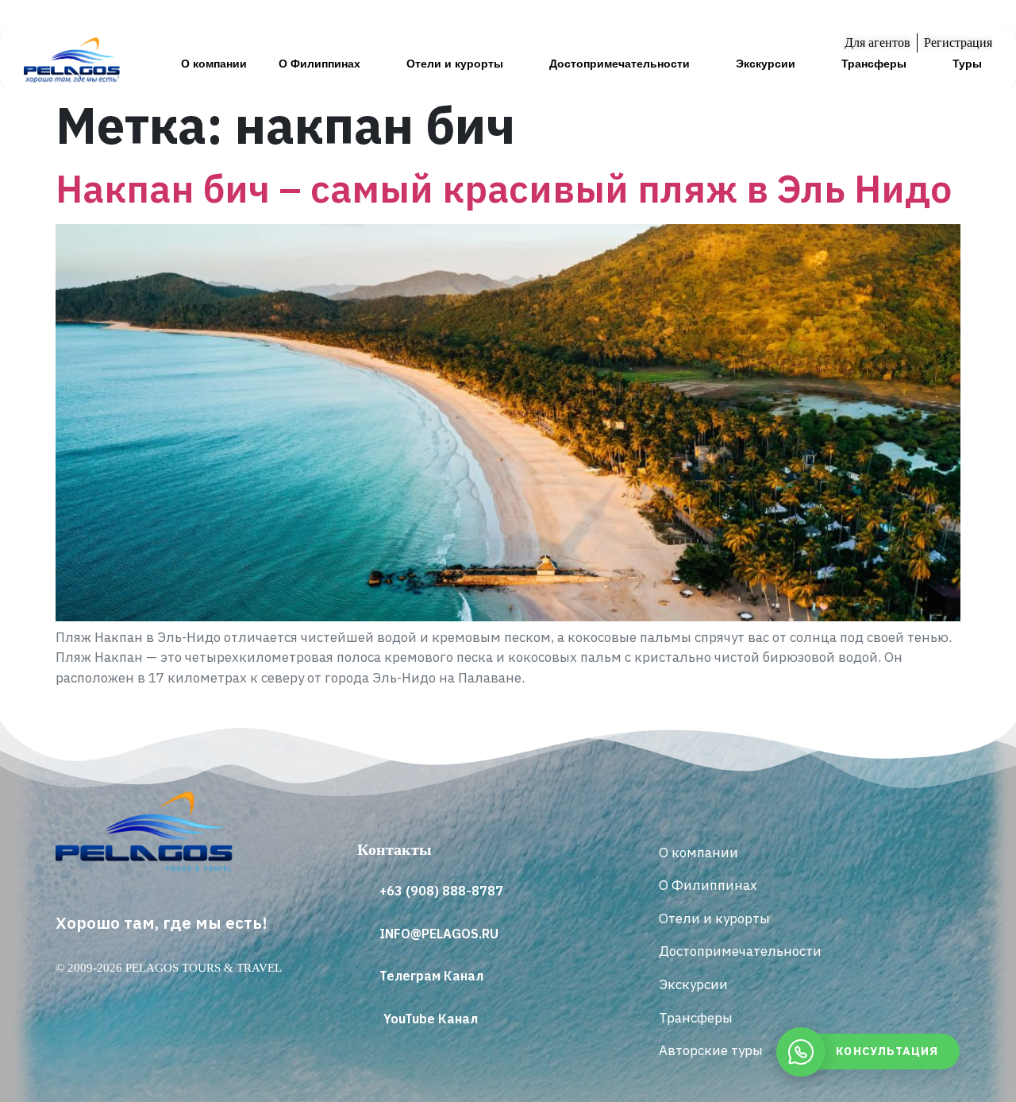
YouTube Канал (430, 1019)
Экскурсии (765, 63)
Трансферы (873, 63)
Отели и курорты (454, 63)
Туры (967, 63)
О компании (214, 63)
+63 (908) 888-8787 (441, 891)
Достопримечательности (619, 63)
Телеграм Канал (431, 976)
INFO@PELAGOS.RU (438, 934)
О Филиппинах (319, 63)
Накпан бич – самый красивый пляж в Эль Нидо (504, 188)
